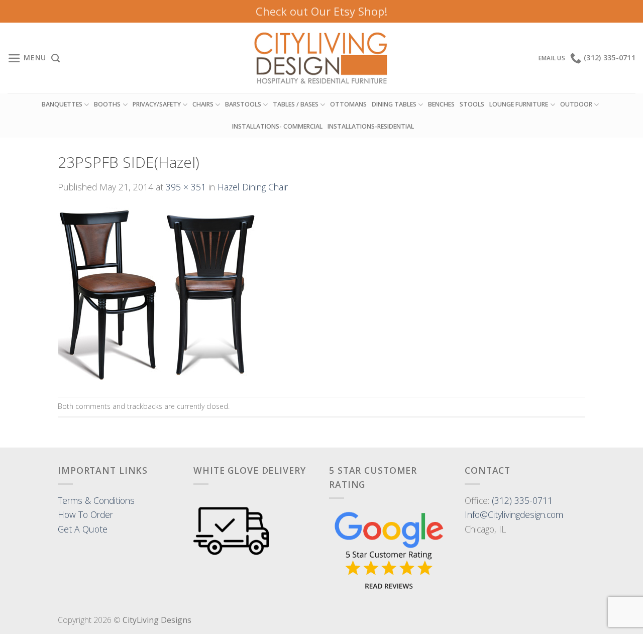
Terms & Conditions (96, 500)
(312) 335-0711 (522, 500)
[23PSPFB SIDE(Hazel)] (157, 294)
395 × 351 (186, 187)
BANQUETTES (62, 104)
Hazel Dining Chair (253, 187)
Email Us (552, 58)
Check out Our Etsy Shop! (321, 11)
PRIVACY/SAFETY (157, 104)
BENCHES (441, 104)
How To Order (85, 514)
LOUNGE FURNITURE (518, 104)
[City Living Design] (322, 58)
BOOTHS (107, 104)
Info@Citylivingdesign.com (514, 514)
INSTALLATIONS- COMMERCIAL (277, 126)
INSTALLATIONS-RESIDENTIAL (371, 126)
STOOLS (472, 104)
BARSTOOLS (243, 104)
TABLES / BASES (295, 104)
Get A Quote (83, 529)
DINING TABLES (394, 104)
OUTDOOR (576, 104)
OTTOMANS (348, 104)
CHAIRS (202, 104)
